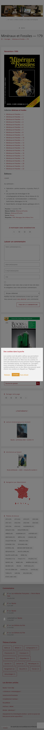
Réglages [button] (7, 375)
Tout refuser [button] (24, 375)
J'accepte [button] (15, 374)
